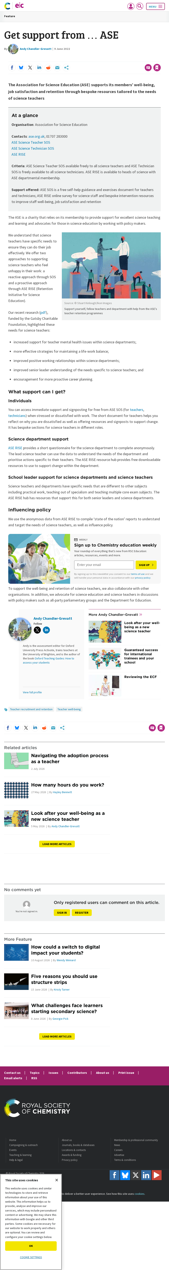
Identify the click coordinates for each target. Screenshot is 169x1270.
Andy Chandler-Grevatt (36, 49)
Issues (53, 1073)
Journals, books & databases (78, 1145)
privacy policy (142, 577)
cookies (139, 1194)
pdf (43, 312)
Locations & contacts (74, 1150)
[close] (160, 59)
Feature (9, 16)
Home (12, 1140)
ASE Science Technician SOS (33, 148)
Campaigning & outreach (23, 1145)
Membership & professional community (136, 1140)
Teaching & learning (20, 1155)
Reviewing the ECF (140, 677)
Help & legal (16, 1160)
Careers (118, 1150)
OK (31, 1246)
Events (12, 1150)
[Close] (56, 1180)
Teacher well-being (69, 709)
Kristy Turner (62, 989)
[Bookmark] (157, 67)
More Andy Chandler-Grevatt (113, 614)
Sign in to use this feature (141, 59)
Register (81, 912)
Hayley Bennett (62, 792)
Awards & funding (71, 1155)
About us (102, 1073)
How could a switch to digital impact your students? (65, 950)
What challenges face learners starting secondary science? (67, 1008)
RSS (34, 1078)
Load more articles (57, 844)
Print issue (126, 1073)
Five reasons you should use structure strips (64, 979)
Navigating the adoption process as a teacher (69, 758)
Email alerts (13, 1078)
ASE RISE (19, 154)
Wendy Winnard (66, 960)
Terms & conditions (125, 1160)
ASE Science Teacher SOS (31, 142)
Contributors (77, 1073)
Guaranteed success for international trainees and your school (141, 656)
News (117, 1145)
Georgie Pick (60, 1019)
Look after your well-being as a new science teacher (142, 627)
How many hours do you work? (67, 785)
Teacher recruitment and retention (31, 709)
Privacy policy (69, 1160)
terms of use (137, 573)
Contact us (12, 1073)
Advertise (119, 1155)
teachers (136, 409)
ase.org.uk (36, 136)
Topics (35, 1073)
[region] (31, 1222)
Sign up (144, 565)
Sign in (62, 912)
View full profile (32, 692)
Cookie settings (31, 1257)
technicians (17, 415)
